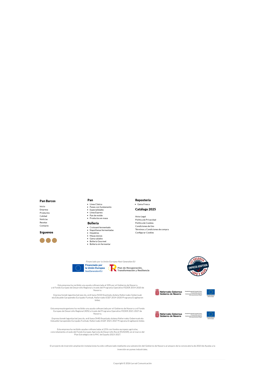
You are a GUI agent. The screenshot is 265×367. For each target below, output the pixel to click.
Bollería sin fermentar (100, 244)
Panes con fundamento (100, 207)
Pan (90, 200)
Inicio (85, 17)
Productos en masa (99, 218)
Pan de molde (96, 215)
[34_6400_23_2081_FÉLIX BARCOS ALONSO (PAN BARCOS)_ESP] (54, 172)
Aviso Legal (140, 216)
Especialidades (97, 209)
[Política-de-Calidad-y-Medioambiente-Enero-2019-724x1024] (132, 170)
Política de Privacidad (145, 219)
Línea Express (96, 212)
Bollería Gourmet (98, 241)
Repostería (143, 200)
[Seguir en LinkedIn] (138, 4)
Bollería (93, 223)
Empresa (98, 17)
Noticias (147, 17)
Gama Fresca (143, 204)
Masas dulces (96, 235)
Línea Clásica (96, 204)
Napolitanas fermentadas (102, 230)
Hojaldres (94, 233)
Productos (114, 17)
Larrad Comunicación (141, 363)
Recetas (43, 222)
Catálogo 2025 (145, 209)
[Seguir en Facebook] (132, 4)
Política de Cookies (144, 223)
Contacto (165, 17)
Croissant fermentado (100, 227)
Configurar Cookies (144, 232)
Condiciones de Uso (144, 226)
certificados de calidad (81, 103)
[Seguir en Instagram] (126, 4)
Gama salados (96, 238)
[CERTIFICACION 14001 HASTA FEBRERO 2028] (93, 172)
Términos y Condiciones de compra (152, 229)
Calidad (132, 17)
